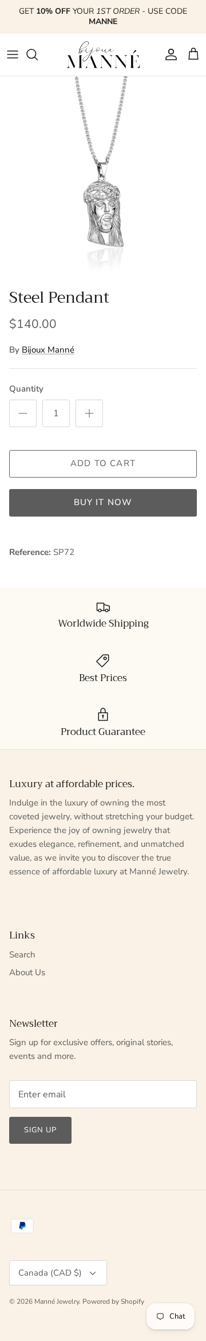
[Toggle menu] (12, 54)
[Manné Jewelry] (103, 55)
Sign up (40, 1130)
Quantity (26, 388)
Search (22, 954)
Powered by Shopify (113, 1301)
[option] (103, 179)
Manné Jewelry (56, 1301)
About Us (27, 972)
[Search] (37, 54)
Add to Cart (103, 463)
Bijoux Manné (48, 349)
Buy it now (103, 502)
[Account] (168, 54)
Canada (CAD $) (50, 1273)
